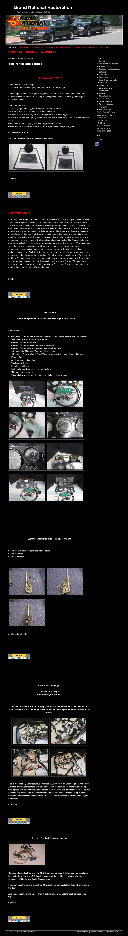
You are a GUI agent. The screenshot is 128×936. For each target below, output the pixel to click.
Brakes (102, 61)
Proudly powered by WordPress (87, 932)
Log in (99, 139)
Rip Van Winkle (105, 109)
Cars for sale (80, 47)
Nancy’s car (103, 85)
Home (10, 58)
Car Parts (12, 47)
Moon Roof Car (105, 96)
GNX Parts (103, 74)
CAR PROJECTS (26, 47)
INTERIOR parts (31, 52)
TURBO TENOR (105, 101)
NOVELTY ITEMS (15, 52)
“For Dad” (103, 106)
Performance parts (106, 77)
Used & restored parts (108, 79)
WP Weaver (114, 932)
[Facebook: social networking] (97, 145)
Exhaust (102, 71)
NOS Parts (105, 47)
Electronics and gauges (108, 63)
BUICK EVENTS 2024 (44, 47)
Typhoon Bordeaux (106, 104)
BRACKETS (93, 47)
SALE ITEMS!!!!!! (48, 52)
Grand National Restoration (43, 7)
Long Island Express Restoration (107, 89)
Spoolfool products (64, 47)
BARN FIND (104, 98)
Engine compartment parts (109, 69)
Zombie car (103, 93)
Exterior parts (104, 66)
